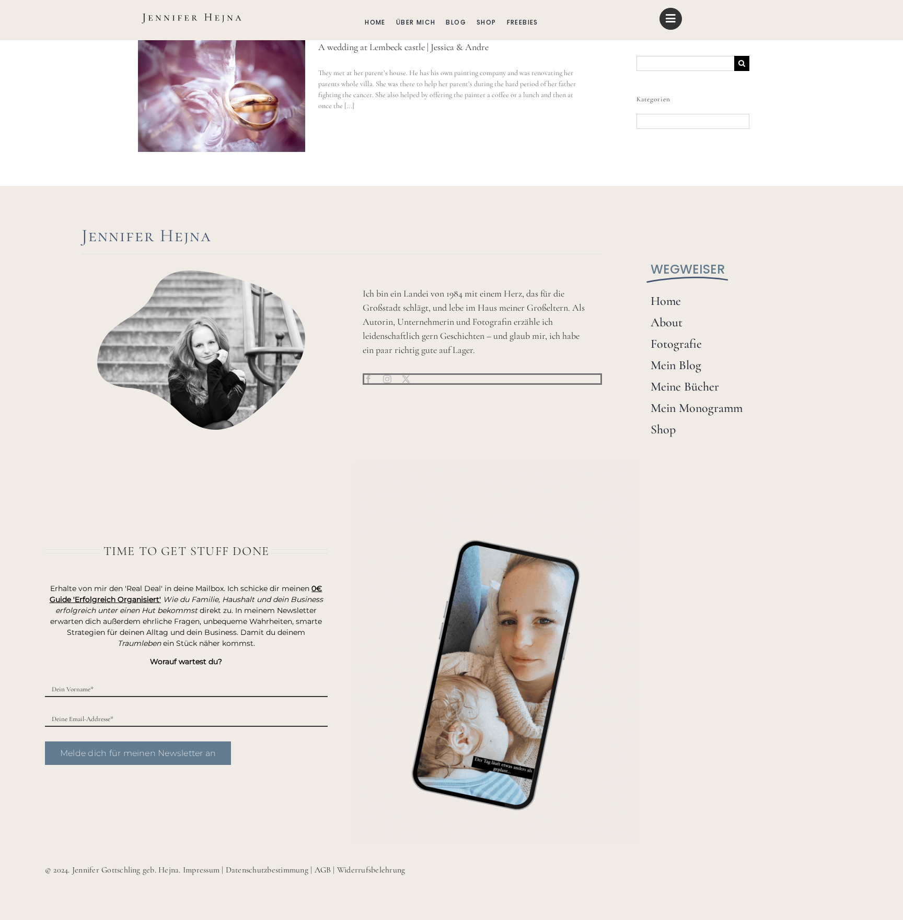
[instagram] (387, 379)
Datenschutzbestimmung (267, 870)
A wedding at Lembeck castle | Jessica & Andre (403, 47)
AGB (323, 870)
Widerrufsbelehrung (371, 870)
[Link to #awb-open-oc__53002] (670, 19)
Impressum (201, 870)
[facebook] (368, 379)
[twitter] (406, 379)
